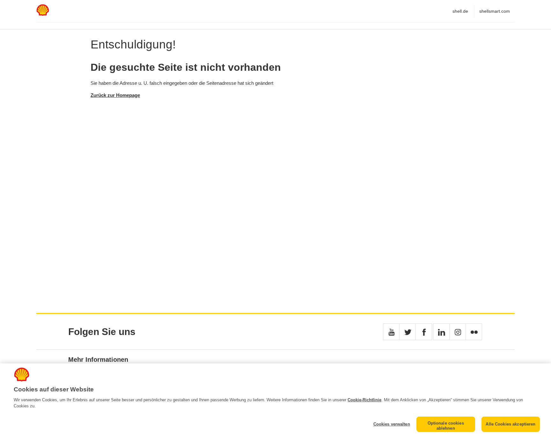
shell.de (460, 11)
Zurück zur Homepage (115, 95)
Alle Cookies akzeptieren (510, 424)
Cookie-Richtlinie (364, 399)
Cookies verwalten (391, 424)
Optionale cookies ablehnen (446, 426)
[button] (391, 332)
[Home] (42, 14)
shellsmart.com (494, 11)
